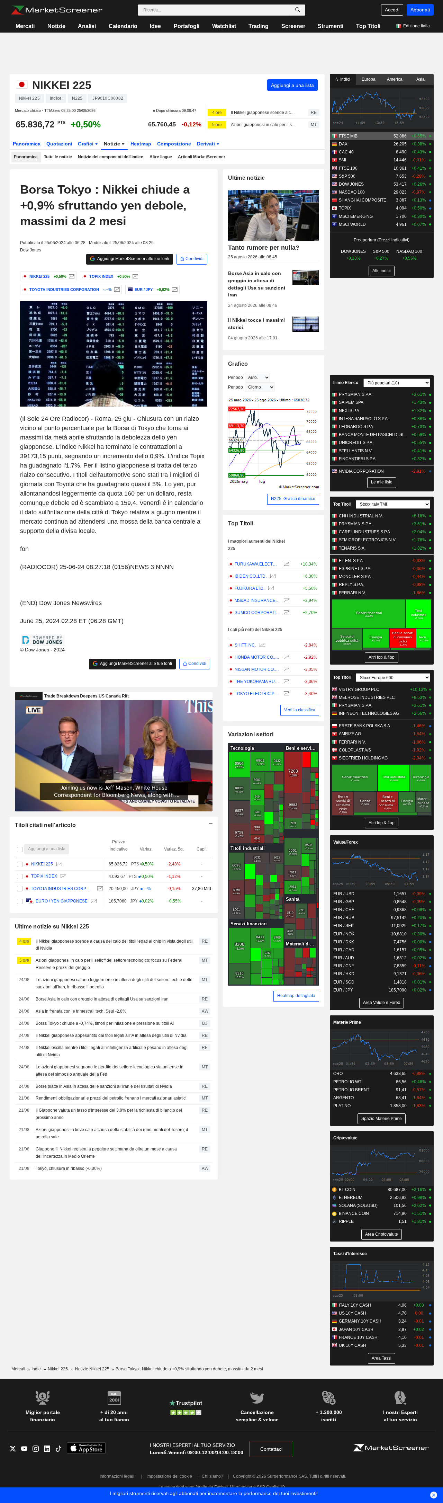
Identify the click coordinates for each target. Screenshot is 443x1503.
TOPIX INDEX (44, 876)
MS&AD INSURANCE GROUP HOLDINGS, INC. (257, 600)
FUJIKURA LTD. (249, 588)
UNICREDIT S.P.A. (356, 442)
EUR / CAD (343, 950)
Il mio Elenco (345, 382)
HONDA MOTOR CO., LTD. (257, 657)
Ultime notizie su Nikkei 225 (52, 927)
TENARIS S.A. (352, 548)
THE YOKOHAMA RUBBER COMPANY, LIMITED (257, 681)
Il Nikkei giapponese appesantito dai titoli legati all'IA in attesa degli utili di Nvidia (111, 1035)
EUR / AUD (343, 957)
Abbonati (420, 9)
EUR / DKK (343, 942)
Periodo (235, 377)
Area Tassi (381, 1358)
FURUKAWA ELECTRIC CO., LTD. (257, 564)
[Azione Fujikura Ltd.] (270, 588)
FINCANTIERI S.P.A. (358, 458)
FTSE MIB (348, 136)
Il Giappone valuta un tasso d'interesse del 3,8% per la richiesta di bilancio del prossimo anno (109, 1114)
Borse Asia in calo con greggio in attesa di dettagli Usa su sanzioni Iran (102, 999)
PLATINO (342, 1105)
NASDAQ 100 (352, 192)
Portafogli (186, 26)
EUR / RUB (343, 917)
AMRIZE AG (350, 733)
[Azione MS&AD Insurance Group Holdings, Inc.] (285, 600)
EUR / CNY (343, 965)
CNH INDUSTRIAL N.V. (361, 516)
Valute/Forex (345, 842)
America (395, 79)
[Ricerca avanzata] (297, 10)
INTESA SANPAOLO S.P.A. (364, 418)
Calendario (123, 26)
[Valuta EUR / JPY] (174, 289)
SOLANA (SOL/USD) (358, 1205)
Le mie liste (381, 482)
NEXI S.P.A (349, 410)
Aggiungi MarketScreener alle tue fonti (133, 258)
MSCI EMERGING (356, 216)
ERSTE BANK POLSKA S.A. (365, 725)
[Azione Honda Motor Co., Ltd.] (285, 657)
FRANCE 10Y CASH (358, 1337)
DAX (343, 144)
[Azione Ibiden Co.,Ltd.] (272, 576)
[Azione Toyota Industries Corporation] (116, 289)
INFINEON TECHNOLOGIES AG (369, 713)
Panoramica (26, 143)
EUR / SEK (343, 925)
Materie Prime (347, 1022)
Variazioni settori (250, 734)
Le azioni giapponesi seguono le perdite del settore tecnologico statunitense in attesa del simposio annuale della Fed (109, 1071)
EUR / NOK (343, 934)
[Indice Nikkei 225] (70, 276)
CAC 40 (346, 152)
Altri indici (381, 270)
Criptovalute (345, 1138)
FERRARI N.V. (352, 592)
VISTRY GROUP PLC (359, 689)
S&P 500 (347, 176)
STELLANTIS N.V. (355, 450)
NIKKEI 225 (42, 864)
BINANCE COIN (354, 1213)
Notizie (56, 26)
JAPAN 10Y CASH (356, 1329)
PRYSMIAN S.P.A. (355, 394)
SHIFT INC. (245, 645)
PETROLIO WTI (347, 1081)
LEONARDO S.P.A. (356, 426)
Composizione (174, 143)
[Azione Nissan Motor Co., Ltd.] (285, 669)
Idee (155, 26)
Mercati (25, 26)
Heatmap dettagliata (296, 995)
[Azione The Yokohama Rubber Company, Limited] (285, 681)
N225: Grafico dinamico (293, 498)
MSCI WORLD (352, 224)
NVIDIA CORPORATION (361, 471)
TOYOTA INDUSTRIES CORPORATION (62, 888)
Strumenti (330, 26)
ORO (338, 1073)
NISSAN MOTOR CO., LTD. (257, 669)
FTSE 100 (348, 168)
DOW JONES (351, 184)
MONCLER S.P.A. (355, 576)
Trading (258, 26)
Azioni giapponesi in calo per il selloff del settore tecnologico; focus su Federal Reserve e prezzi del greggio (263, 124)
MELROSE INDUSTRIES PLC (367, 697)
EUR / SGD (343, 982)
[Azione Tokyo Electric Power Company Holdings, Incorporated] (285, 693)
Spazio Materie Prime (381, 1118)
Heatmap (140, 143)
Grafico (238, 364)
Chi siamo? (212, 1476)
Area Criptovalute (381, 1234)
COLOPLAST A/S (355, 750)
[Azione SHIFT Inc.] (261, 645)
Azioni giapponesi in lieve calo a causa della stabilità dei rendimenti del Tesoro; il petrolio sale (112, 1133)
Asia (420, 79)
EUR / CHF (343, 909)
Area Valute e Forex (381, 1002)
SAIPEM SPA (351, 402)
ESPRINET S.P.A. (355, 568)
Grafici (86, 143)
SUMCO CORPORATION (257, 612)
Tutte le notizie (58, 156)
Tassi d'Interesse (350, 1253)
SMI (342, 160)
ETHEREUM (350, 1197)
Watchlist (224, 26)
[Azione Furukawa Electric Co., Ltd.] (285, 564)
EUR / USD (343, 893)
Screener (293, 26)
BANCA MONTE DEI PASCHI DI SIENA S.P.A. (373, 434)
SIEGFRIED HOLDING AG (363, 758)
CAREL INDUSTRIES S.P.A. (365, 532)
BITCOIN (347, 1189)
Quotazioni (59, 143)
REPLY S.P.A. (351, 584)
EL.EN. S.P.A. (351, 560)
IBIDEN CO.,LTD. (250, 576)
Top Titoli (368, 26)
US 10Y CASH (352, 1313)
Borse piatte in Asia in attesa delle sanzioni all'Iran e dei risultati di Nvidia (104, 1086)
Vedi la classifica (299, 710)
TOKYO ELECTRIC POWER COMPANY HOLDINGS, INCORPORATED (257, 693)
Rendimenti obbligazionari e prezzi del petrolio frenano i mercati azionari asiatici (111, 1098)
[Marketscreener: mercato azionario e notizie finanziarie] (56, 10)
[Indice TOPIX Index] (134, 276)
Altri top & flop (382, 657)
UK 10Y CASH (352, 1345)
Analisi (87, 26)
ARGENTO (343, 1097)
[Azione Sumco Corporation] (285, 612)
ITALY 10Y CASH (355, 1305)
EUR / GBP (343, 901)
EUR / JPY (343, 990)
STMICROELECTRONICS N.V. (367, 539)
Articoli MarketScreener (201, 156)
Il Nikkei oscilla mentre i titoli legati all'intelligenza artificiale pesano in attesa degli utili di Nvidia (112, 1051)
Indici (344, 79)
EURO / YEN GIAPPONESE (61, 901)
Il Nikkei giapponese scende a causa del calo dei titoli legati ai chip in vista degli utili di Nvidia (263, 112)
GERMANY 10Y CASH (360, 1321)
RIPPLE (346, 1221)
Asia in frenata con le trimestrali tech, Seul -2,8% (81, 1011)
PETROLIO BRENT (351, 1089)
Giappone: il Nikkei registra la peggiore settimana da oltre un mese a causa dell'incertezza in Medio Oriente (106, 1153)
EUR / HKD (343, 973)
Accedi (392, 9)
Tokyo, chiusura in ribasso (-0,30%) (69, 1168)
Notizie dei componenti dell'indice (110, 156)
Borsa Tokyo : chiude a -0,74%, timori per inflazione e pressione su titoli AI (105, 1023)
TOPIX (345, 208)
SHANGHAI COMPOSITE (362, 200)
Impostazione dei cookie (169, 1476)
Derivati (206, 143)
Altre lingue (161, 156)
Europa (369, 79)
